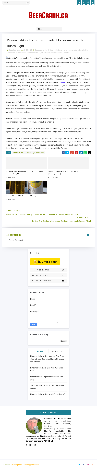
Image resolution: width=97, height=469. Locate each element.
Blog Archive (58, 351)
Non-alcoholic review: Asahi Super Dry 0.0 (47, 394)
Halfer (65, 50)
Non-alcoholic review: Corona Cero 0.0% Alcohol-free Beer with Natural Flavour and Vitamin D (47, 359)
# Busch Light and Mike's (34, 152)
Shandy (66, 52)
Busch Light (39, 50)
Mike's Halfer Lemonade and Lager (29, 52)
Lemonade (73, 50)
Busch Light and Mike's (53, 50)
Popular (39, 351)
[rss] (92, 2)
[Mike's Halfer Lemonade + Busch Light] (22, 58)
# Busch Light (18, 152)
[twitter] (79, 2)
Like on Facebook (39, 275)
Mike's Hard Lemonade (53, 52)
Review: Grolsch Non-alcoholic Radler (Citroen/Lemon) (63, 173)
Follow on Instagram (41, 280)
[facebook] (84, 2)
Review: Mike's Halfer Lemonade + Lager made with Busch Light (24, 173)
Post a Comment (16, 240)
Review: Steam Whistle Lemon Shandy (21, 196)
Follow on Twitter (40, 270)
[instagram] (88, 2)
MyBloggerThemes (32, 464)
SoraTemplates (16, 464)
